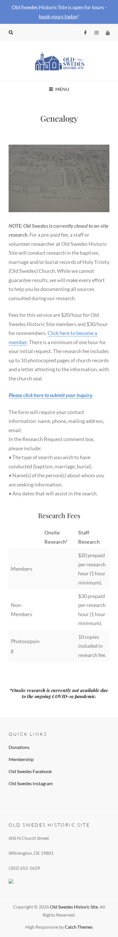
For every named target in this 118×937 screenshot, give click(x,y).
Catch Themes (79, 927)
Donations (19, 747)
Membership (21, 759)
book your (50, 16)
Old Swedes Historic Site (74, 906)
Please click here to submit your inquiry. (51, 395)
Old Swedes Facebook (30, 771)
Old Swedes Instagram (31, 783)
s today (69, 16)
